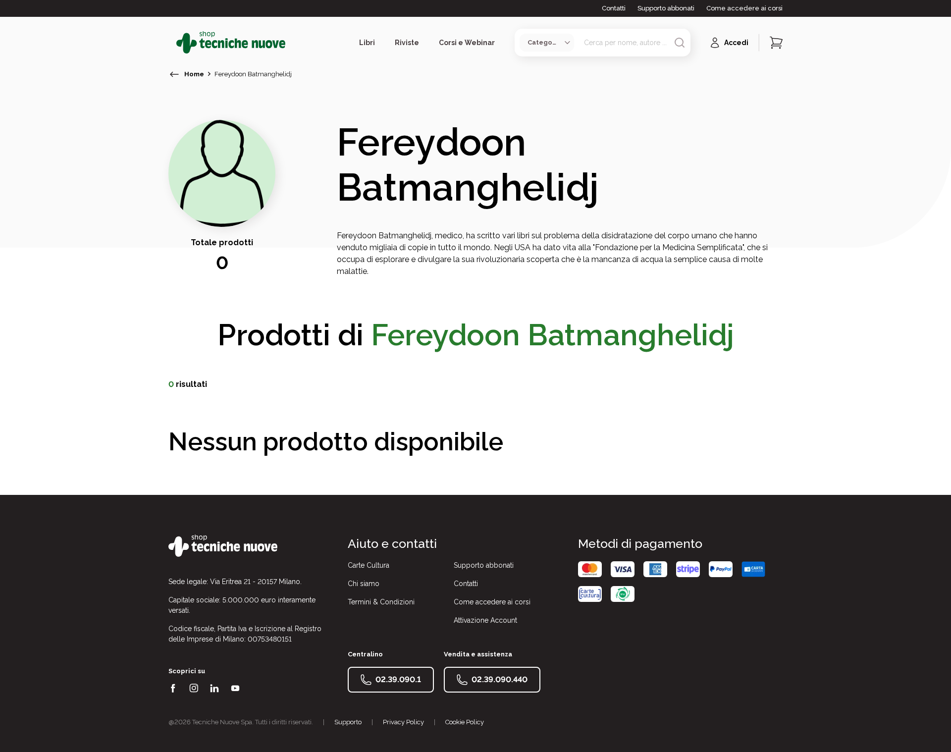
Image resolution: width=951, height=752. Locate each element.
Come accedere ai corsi (744, 8)
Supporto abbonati (665, 8)
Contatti (614, 8)
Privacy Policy (403, 722)
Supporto (348, 722)
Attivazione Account (485, 620)
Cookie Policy (464, 722)
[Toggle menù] (172, 43)
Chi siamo (363, 584)
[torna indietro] (174, 74)
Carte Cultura (368, 565)
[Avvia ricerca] (680, 43)
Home (194, 74)
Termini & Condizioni (381, 602)
